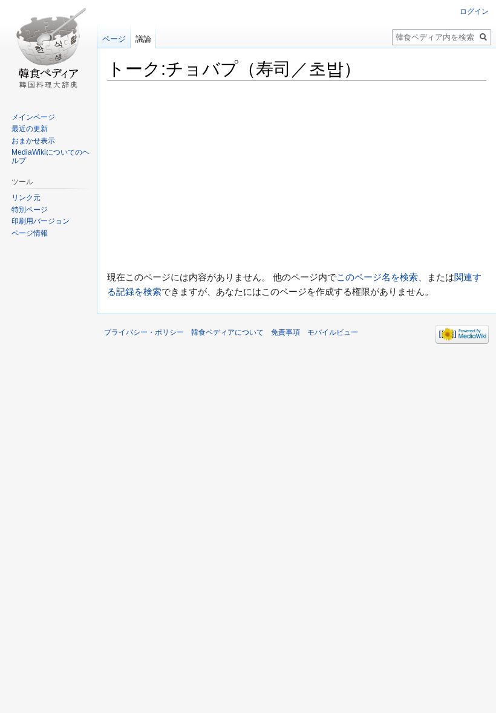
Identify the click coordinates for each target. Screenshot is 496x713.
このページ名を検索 (377, 277)
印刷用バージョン (40, 221)
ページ (114, 39)
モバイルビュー (332, 332)
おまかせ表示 (33, 141)
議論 (143, 39)
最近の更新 (29, 128)
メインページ (33, 117)
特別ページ (29, 209)
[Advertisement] (296, 175)
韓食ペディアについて (227, 332)
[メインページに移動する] (48, 48)
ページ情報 (29, 233)
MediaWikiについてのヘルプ (50, 156)
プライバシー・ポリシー (144, 332)
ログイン (474, 11)
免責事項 (285, 332)
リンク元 (26, 197)
